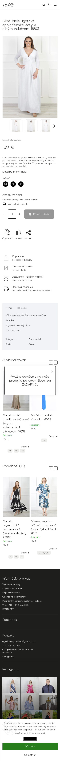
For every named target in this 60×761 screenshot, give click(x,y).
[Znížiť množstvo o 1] (4, 214)
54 (10, 451)
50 (23, 451)
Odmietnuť (30, 755)
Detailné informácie (14, 171)
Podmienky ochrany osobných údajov (22, 600)
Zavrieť (49, 244)
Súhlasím (30, 746)
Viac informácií (37, 733)
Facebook (7, 652)
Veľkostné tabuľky (11, 584)
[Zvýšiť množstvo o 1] (19, 214)
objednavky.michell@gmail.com (18, 641)
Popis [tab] (9, 308)
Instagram (7, 656)
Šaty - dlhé (35, 339)
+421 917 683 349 (11, 645)
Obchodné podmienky (13, 596)
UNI (44, 440)
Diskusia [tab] (22, 308)
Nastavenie (30, 738)
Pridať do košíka (41, 214)
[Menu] (55, 5)
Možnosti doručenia (18, 204)
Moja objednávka (11, 592)
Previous (51, 362)
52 (16, 451)
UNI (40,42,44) (44, 553)
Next (56, 362)
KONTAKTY (8, 609)
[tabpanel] (16, 412)
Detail (24, 446)
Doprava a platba (12, 588)
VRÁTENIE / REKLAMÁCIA (15, 605)
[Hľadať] (43, 4)
